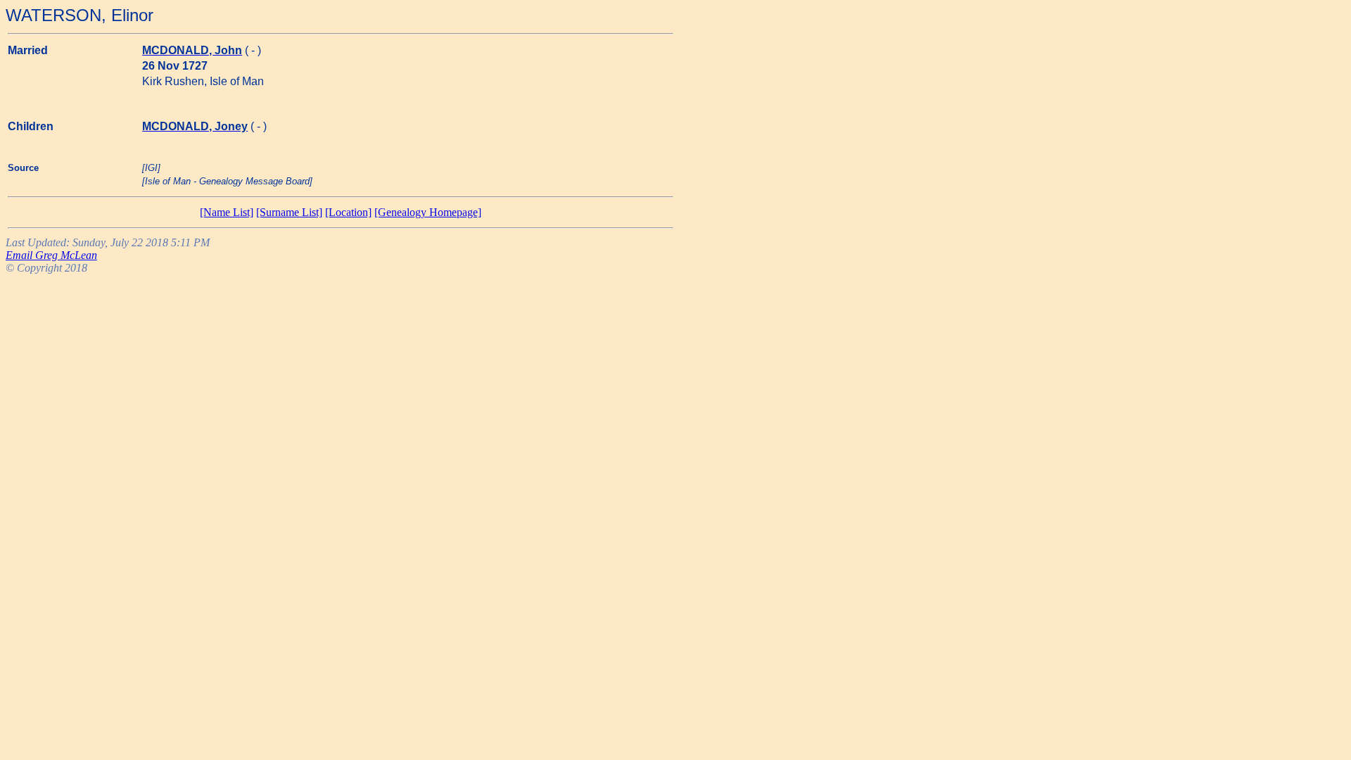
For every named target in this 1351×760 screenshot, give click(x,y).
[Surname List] (289, 212)
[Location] (348, 212)
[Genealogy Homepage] (427, 212)
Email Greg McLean (51, 255)
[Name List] (226, 212)
